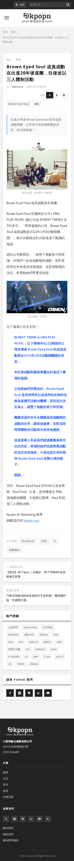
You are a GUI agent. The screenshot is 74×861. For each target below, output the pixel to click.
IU (26, 656)
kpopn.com (31, 520)
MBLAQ (34, 664)
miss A (59, 656)
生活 (5, 778)
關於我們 (8, 828)
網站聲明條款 (11, 840)
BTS (21, 642)
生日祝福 (47, 627)
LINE (44, 541)
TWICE (20, 664)
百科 (5, 784)
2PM (56, 634)
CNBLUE (33, 642)
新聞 (18, 59)
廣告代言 (29, 634)
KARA (54, 649)
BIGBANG (13, 634)
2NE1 (59, 642)
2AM (35, 656)
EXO (10, 642)
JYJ (9, 664)
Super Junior (30, 627)
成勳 (36, 103)
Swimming (17, 86)
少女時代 (13, 627)
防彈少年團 (14, 649)
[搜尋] (67, 4)
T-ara (47, 656)
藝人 (14, 31)
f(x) (28, 649)
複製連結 (14, 549)
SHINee (44, 634)
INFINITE (40, 649)
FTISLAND (13, 656)
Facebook (28, 541)
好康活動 (8, 797)
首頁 (5, 31)
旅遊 (5, 791)
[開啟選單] (6, 18)
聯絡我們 (8, 834)
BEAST (47, 642)
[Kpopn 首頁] (37, 18)
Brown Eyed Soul (19, 103)
